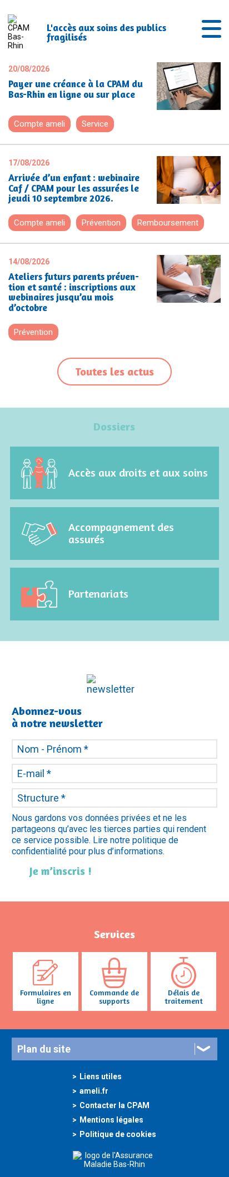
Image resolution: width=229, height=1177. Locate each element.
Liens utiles (100, 1076)
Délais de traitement (184, 996)
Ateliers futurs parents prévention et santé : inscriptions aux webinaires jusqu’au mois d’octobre (73, 292)
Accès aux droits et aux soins (138, 472)
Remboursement (167, 223)
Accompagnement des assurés (121, 533)
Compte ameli (39, 124)
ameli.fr (93, 1090)
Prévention (101, 223)
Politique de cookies (117, 1134)
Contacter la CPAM (114, 1105)
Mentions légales (111, 1119)
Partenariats (98, 593)
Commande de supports (114, 996)
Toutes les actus (114, 371)
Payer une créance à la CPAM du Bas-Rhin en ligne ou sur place (75, 89)
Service (95, 124)
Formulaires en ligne (45, 996)
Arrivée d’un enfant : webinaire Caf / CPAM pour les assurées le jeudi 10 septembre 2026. (74, 188)
